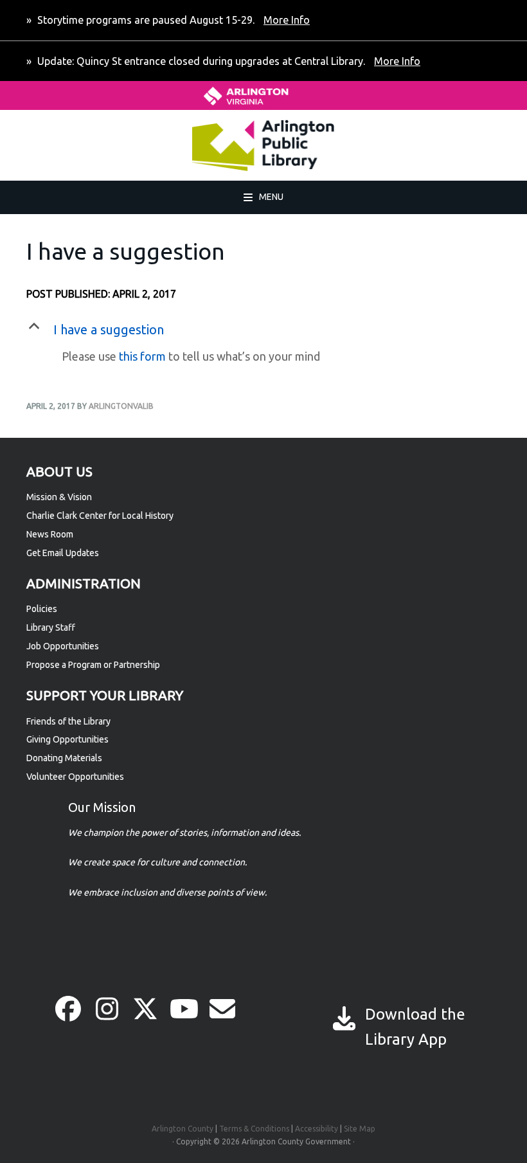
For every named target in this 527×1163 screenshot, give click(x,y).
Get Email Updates (62, 553)
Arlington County (182, 1128)
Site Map (359, 1128)
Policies (41, 609)
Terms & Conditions (254, 1128)
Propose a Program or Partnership (93, 665)
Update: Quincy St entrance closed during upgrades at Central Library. (227, 61)
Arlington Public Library (98, 145)
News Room (49, 534)
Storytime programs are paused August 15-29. (172, 20)
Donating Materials (64, 758)
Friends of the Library (68, 721)
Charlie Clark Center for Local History (100, 515)
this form (142, 356)
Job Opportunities (62, 646)
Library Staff (50, 627)
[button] (263, 330)
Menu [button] (271, 197)
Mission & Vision (59, 497)
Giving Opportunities (67, 739)
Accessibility (316, 1128)
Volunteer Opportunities (75, 776)
